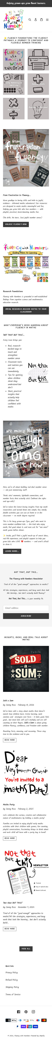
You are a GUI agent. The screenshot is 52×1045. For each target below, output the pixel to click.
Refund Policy (12, 980)
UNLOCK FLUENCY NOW (16, 224)
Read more (10, 740)
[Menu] (47, 20)
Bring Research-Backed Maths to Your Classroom (26, 310)
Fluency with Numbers (22, 1035)
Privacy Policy (12, 972)
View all (26, 948)
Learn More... (12, 551)
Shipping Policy (12, 987)
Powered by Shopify (38, 1035)
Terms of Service (13, 994)
